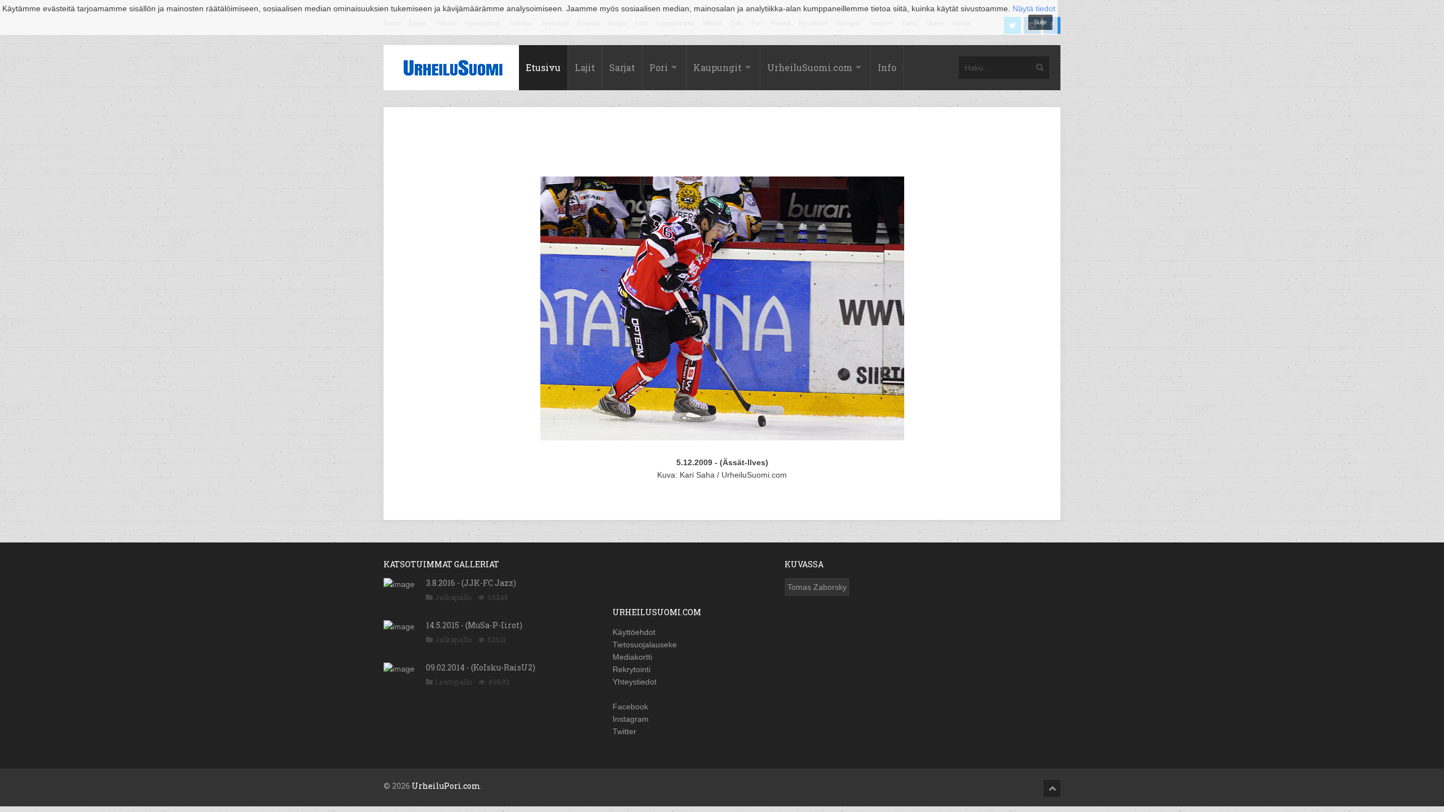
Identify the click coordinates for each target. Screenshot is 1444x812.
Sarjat (622, 67)
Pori (658, 67)
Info (887, 67)
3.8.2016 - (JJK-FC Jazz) (471, 582)
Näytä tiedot (1033, 8)
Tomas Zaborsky (817, 587)
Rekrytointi (631, 669)
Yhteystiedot (635, 681)
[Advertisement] (722, 143)
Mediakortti (632, 656)
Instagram (631, 718)
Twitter (624, 731)
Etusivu (543, 67)
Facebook (630, 706)
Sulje (1040, 22)
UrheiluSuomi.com (809, 67)
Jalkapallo (453, 597)
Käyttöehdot (634, 632)
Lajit (585, 67)
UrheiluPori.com (446, 785)
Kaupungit (717, 67)
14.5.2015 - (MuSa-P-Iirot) (474, 625)
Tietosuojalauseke (645, 644)
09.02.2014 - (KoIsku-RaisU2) (480, 667)
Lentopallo (454, 682)
